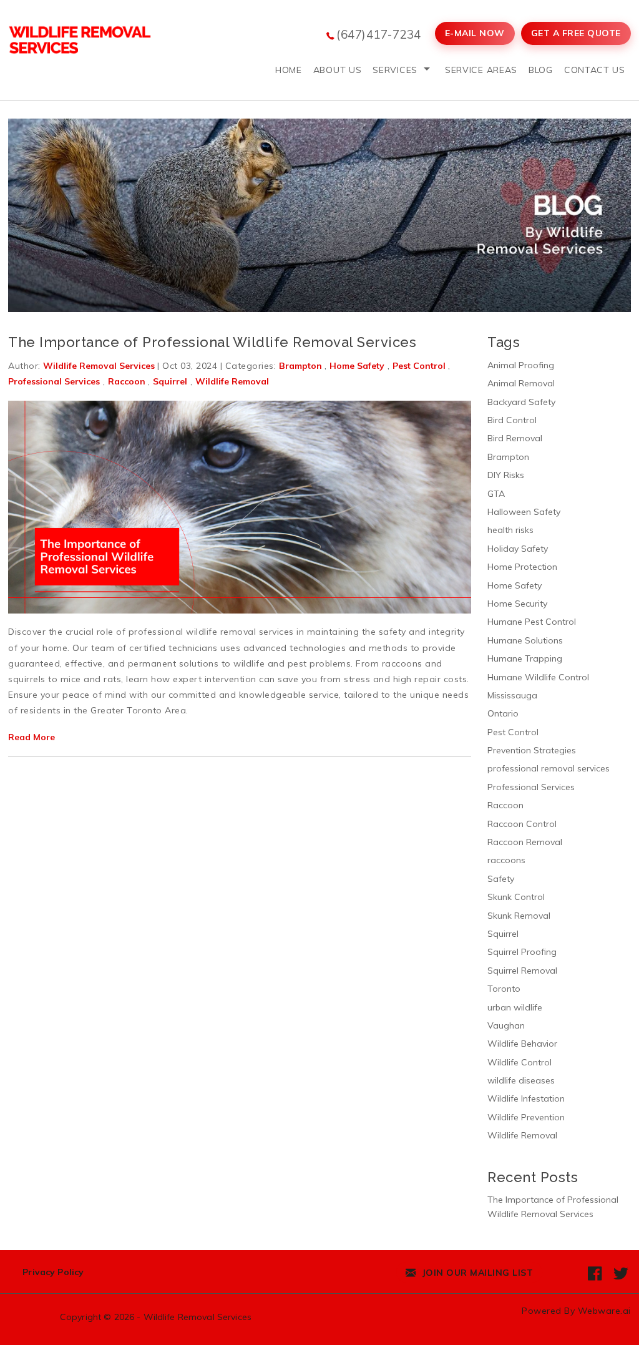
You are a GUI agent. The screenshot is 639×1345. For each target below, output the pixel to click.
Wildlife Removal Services (198, 1317)
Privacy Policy (53, 1272)
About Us (337, 70)
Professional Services (54, 381)
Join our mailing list (476, 1272)
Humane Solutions (525, 640)
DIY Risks (505, 475)
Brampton (300, 365)
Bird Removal (514, 438)
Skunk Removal (518, 915)
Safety (500, 878)
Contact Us (594, 70)
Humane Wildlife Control (538, 677)
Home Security (517, 603)
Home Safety (356, 365)
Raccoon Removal (524, 842)
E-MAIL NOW (475, 33)
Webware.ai (604, 1310)
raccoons (506, 860)
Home (288, 70)
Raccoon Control (522, 823)
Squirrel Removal (522, 970)
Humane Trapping (524, 658)
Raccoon (126, 381)
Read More (31, 737)
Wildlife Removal (232, 381)
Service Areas (481, 70)
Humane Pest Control (531, 621)
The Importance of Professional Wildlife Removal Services (212, 342)
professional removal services (548, 768)
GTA (496, 493)
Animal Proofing (520, 365)
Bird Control (512, 420)
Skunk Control (516, 896)
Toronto (503, 988)
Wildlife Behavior (522, 1043)
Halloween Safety (523, 511)
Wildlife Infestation (526, 1098)
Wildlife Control (519, 1062)
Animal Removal (521, 383)
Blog (541, 70)
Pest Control (419, 365)
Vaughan (506, 1025)
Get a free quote (576, 33)
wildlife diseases (521, 1080)
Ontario (503, 713)
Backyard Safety (521, 402)
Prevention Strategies (531, 750)
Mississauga (512, 695)
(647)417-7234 (378, 34)
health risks (510, 530)
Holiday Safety (517, 548)
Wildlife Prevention (526, 1117)
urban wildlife (514, 1007)
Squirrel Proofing (522, 951)
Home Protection (522, 566)
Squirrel (170, 381)
